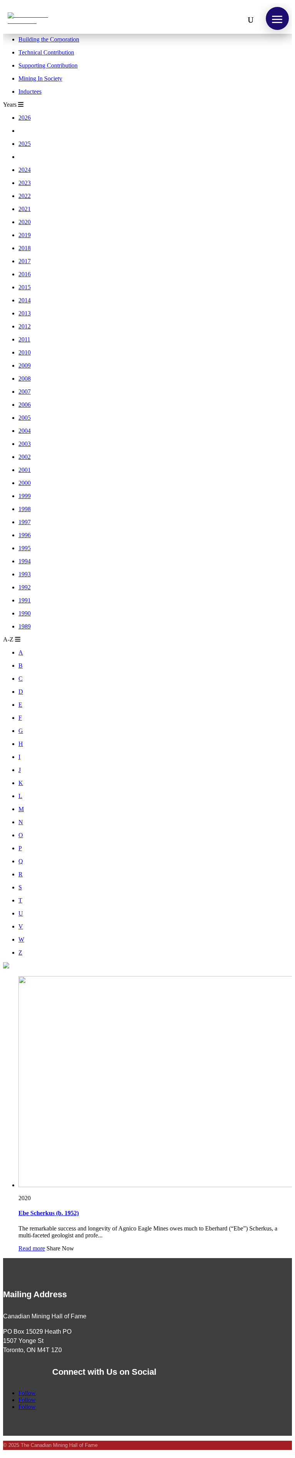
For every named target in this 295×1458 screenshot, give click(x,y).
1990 (24, 613)
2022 (24, 196)
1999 (24, 496)
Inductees (29, 91)
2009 (24, 365)
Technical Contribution (46, 52)
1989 (24, 626)
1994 (24, 561)
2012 (24, 326)
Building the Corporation (48, 39)
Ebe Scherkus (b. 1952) (48, 1213)
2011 (24, 339)
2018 (24, 248)
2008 (24, 378)
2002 (24, 457)
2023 (24, 183)
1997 (24, 522)
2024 (24, 170)
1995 (24, 548)
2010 (24, 352)
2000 (24, 483)
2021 (24, 209)
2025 (24, 143)
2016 (24, 274)
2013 (24, 313)
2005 (24, 417)
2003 (24, 443)
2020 (24, 222)
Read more (31, 1248)
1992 (24, 587)
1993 (24, 574)
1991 (24, 600)
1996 (24, 535)
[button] (277, 18)
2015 (24, 287)
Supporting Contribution (48, 65)
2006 (24, 404)
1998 (24, 509)
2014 (24, 300)
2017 (24, 261)
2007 (24, 391)
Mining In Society (40, 78)
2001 (24, 470)
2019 (24, 235)
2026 (24, 117)
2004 (24, 430)
